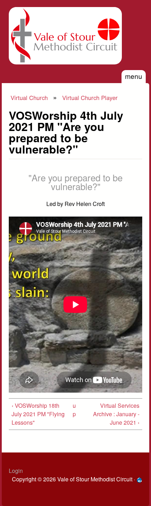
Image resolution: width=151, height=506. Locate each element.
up (74, 409)
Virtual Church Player (90, 97)
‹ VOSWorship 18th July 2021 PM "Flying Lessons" (38, 413)
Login (16, 471)
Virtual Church (29, 97)
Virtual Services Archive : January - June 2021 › (116, 413)
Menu (133, 76)
